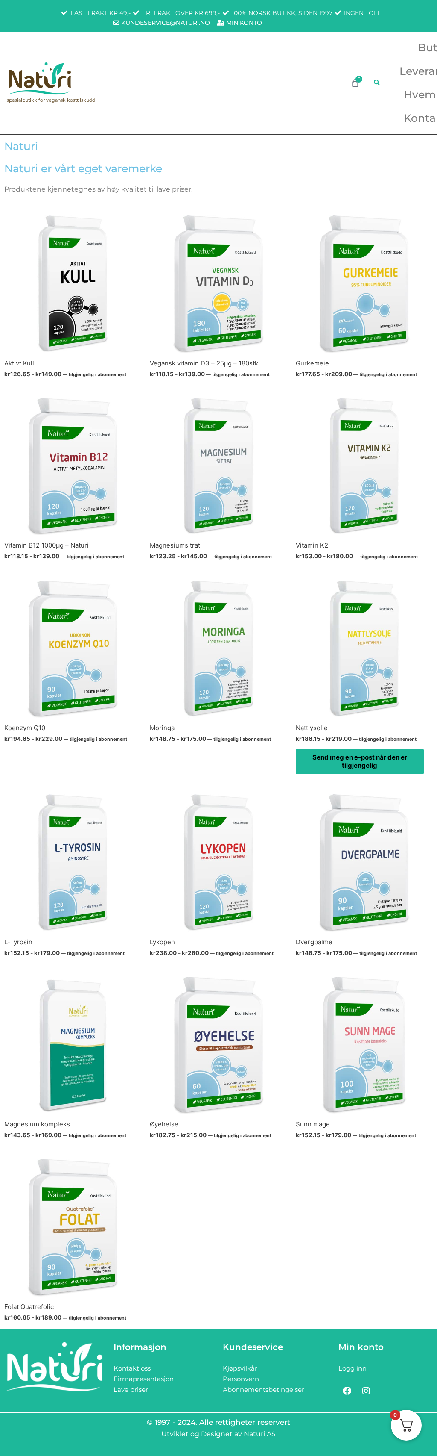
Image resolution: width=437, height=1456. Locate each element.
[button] (376, 82)
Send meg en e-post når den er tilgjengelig (359, 761)
